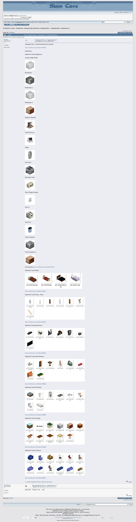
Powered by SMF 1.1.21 (60, 517)
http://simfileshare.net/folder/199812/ (35, 322)
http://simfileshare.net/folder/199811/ (35, 291)
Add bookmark (123, 32)
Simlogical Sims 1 (45, 28)
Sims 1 (13, 28)
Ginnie (6, 39)
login (19, 15)
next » (130, 31)
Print (129, 32)
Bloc (73, 518)
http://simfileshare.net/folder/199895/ (35, 415)
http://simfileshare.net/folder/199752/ (43, 267)
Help (17, 24)
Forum (12, 24)
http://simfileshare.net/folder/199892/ (35, 384)
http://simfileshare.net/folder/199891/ (35, 353)
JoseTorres (7, 485)
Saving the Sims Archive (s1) (31, 28)
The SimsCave (6, 28)
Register (25, 24)
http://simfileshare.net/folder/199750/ (35, 47)
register (24, 15)
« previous (125, 31)
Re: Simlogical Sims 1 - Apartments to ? (44, 485)
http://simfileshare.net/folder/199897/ (35, 478)
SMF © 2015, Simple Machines (74, 517)
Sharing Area (19, 28)
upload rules (19, 22)
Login (20, 24)
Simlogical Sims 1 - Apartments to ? (60, 28)
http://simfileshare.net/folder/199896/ (35, 447)
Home (7, 24)
